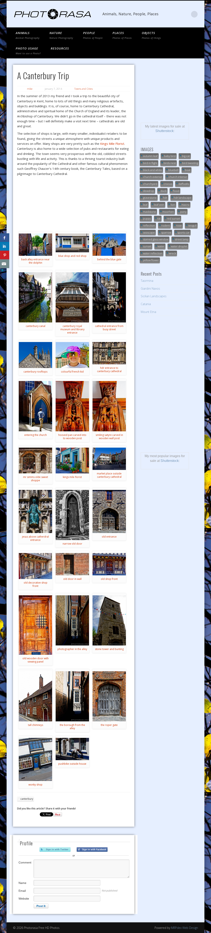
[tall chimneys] (36, 696)
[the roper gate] (109, 696)
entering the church (35, 435)
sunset (147, 246)
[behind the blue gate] (109, 245)
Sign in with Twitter (55, 849)
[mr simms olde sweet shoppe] (36, 460)
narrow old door (72, 543)
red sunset (173, 218)
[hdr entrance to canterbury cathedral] (109, 353)
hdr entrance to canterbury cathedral (109, 369)
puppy (147, 218)
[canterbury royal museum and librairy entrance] (72, 297)
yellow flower (151, 260)
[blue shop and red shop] (72, 243)
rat (159, 218)
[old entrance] (109, 511)
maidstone (149, 211)
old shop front (109, 579)
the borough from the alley (72, 726)
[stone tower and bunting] (109, 620)
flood (176, 191)
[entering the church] (36, 406)
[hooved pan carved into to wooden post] (72, 406)
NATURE (61, 35)
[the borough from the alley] (72, 696)
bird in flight (150, 163)
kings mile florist (72, 477)
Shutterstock (164, 131)
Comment (25, 862)
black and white (152, 170)
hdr (165, 197)
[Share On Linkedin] (4, 246)
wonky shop (35, 784)
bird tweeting (190, 163)
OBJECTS (151, 35)
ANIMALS (28, 35)
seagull (192, 225)
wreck (172, 253)
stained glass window (155, 239)
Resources (60, 48)
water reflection (152, 253)
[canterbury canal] (36, 297)
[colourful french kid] (72, 355)
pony (183, 211)
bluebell (173, 170)
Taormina (147, 281)
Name (22, 883)
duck (163, 191)
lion (173, 204)
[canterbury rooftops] (36, 355)
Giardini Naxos (150, 288)
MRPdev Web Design (184, 928)
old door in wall (72, 579)
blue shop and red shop (72, 256)
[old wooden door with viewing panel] (36, 625)
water (161, 246)
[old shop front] (109, 564)
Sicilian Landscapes (153, 296)
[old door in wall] (72, 564)
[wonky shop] (36, 759)
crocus (168, 184)
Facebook (186, 14)
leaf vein (159, 204)
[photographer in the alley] (72, 620)
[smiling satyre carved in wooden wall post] (109, 406)
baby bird (170, 156)
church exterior (152, 177)
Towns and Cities (83, 89)
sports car (183, 232)
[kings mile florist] (72, 460)
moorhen (168, 211)
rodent (165, 225)
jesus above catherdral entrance (35, 538)
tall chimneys (35, 725)
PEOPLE (93, 35)
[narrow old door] (72, 515)
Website (24, 898)
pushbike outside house (72, 764)
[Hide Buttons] (2, 271)
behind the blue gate (109, 259)
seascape (149, 232)
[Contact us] (4, 263)
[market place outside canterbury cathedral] (109, 459)
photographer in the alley (72, 649)
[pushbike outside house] (72, 749)
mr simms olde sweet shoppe (35, 478)
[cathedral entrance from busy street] (109, 297)
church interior (178, 177)
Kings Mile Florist (112, 144)
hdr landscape (182, 197)
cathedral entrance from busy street (109, 327)
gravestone (150, 197)
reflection (149, 225)
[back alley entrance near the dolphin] (36, 245)
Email (22, 890)
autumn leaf (150, 156)
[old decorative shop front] (36, 566)
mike (30, 89)
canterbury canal (35, 326)
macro (185, 204)
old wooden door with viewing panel (35, 660)
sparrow (166, 232)
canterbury (26, 799)
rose (179, 225)
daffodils (183, 184)
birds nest (170, 163)
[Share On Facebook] (4, 237)
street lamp (182, 239)
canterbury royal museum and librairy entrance (72, 329)
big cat (186, 156)
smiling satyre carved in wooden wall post (109, 436)
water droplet (179, 246)
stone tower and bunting (109, 649)
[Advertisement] (169, 90)
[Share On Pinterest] (4, 255)
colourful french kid (72, 371)
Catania (146, 304)
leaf (145, 204)
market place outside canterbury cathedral (109, 475)
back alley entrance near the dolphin (35, 261)
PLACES (122, 35)
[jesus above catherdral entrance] (36, 511)
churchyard (150, 184)
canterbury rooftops (35, 371)
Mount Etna (148, 312)
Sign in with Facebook (92, 849)
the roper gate (109, 725)
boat (187, 170)
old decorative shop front (35, 584)
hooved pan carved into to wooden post (72, 436)
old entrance (109, 536)
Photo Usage (28, 50)
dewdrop (148, 191)
